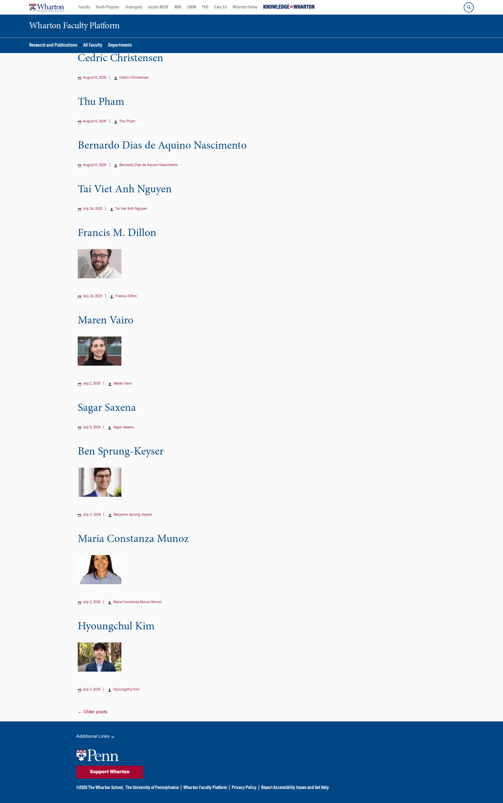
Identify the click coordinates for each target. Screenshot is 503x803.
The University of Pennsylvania (152, 788)
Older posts (92, 712)
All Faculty (92, 45)
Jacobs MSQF (158, 7)
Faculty (84, 7)
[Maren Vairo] (99, 350)
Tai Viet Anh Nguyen (125, 189)
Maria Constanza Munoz (133, 539)
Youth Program (107, 7)
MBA (177, 7)
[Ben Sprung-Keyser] (99, 481)
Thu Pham (101, 102)
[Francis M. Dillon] (99, 263)
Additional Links (93, 736)
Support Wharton (110, 772)
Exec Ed (220, 7)
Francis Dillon (126, 296)
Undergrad (133, 7)
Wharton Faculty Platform (205, 788)
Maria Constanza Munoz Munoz (137, 602)
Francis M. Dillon (117, 233)
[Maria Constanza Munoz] (99, 569)
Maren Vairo (105, 320)
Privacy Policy (244, 788)
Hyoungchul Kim (116, 626)
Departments (120, 45)
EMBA (191, 7)
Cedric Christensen (120, 58)
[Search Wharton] (469, 7)
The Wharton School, (106, 788)
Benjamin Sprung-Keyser (133, 515)
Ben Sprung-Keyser (121, 451)
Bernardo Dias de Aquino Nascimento (162, 146)
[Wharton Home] (46, 7)
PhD (205, 7)
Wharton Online (245, 7)
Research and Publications (53, 45)
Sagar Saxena (107, 408)
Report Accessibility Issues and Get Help (295, 788)
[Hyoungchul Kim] (99, 656)
